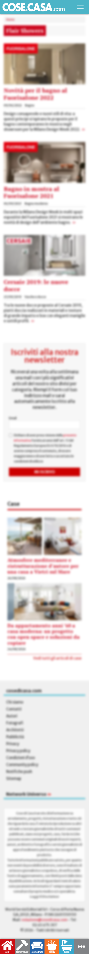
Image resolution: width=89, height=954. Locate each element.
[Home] (33, 7)
